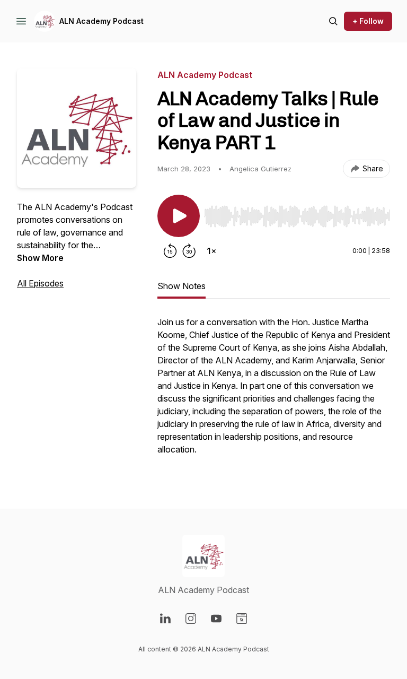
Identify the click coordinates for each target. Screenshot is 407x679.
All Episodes (40, 283)
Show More (40, 258)
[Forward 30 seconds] (189, 250)
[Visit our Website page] (241, 618)
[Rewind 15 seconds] (170, 250)
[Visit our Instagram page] (190, 618)
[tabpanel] (273, 391)
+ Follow (368, 20)
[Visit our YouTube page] (216, 618)
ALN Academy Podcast (101, 20)
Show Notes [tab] (181, 286)
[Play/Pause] (178, 216)
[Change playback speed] (211, 250)
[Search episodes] (333, 21)
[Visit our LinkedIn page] (165, 618)
